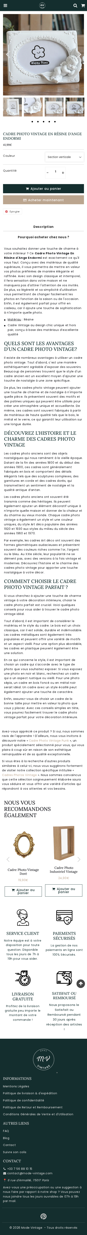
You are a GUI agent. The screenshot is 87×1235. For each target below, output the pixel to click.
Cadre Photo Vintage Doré (23, 872)
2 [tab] (38, 122)
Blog (6, 1138)
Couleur (9, 156)
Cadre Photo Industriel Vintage (64, 870)
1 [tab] (32, 122)
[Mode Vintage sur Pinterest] (43, 1218)
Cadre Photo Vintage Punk (49, 741)
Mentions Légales (16, 1086)
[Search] (75, 5)
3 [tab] (43, 122)
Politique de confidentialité (23, 1100)
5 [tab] (55, 122)
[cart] (83, 5)
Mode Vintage (31, 1228)
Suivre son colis (15, 1152)
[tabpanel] (75, 107)
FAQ (6, 1131)
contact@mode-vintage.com (30, 1173)
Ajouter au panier (25, 891)
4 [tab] (49, 122)
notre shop (48, 1192)
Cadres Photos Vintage (19, 775)
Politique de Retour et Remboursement (33, 1107)
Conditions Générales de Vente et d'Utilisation (38, 1114)
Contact (9, 1145)
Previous (8, 54)
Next (79, 54)
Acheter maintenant (46, 200)
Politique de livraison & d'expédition (30, 1093)
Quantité (10, 171)
